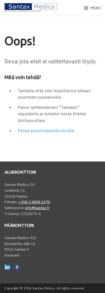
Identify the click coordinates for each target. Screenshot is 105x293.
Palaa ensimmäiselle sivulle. (46, 130)
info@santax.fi (37, 207)
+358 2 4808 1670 (34, 201)
